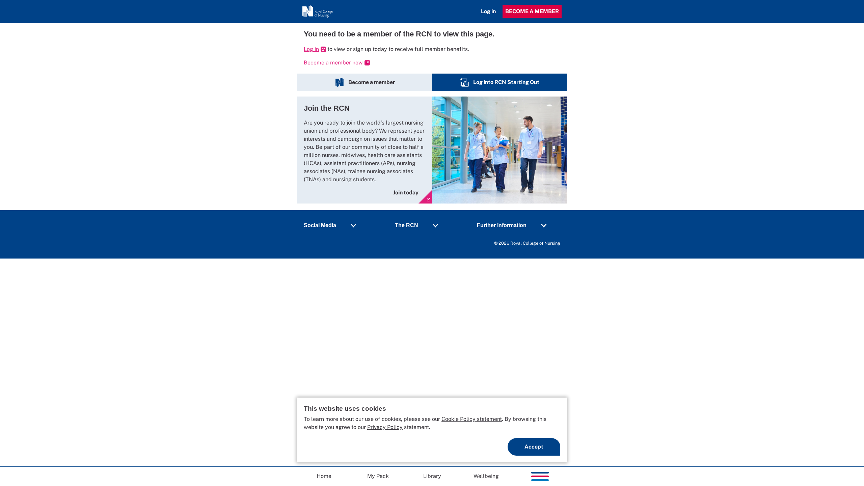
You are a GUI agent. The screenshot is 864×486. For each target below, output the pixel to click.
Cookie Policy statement (471, 419)
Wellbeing (486, 476)
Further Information (501, 225)
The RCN (406, 225)
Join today (405, 192)
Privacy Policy (385, 427)
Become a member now (333, 62)
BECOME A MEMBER (532, 11)
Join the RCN (327, 108)
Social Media (320, 225)
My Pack (378, 476)
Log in (488, 11)
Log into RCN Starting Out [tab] (506, 82)
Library (432, 476)
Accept (533, 446)
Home (324, 476)
